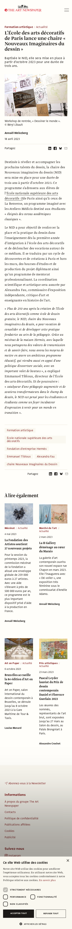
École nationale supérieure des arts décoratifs (29, 439)
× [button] (67, 860)
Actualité (42, 27)
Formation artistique (19, 27)
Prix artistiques (48, 663)
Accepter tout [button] (18, 913)
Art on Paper (12, 663)
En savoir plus (47, 880)
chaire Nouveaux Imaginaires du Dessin (32, 464)
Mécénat (10, 528)
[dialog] (36, 893)
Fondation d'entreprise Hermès (27, 449)
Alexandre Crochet (49, 743)
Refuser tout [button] (51, 913)
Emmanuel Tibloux (19, 456)
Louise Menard (13, 728)
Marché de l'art (48, 528)
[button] (34, 924)
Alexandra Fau (46, 456)
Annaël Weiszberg (16, 133)
